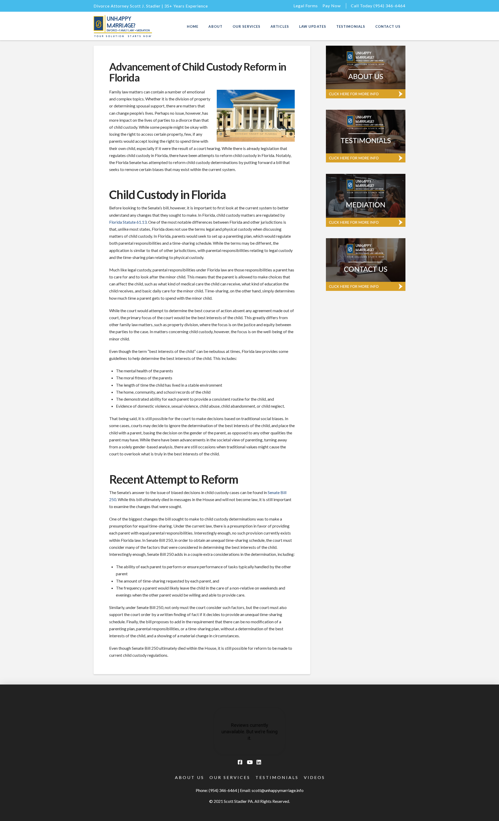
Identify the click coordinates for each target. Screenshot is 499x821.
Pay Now (332, 5)
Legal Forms (305, 5)
